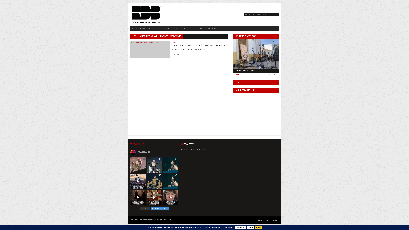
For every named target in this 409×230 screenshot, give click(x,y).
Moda (160, 29)
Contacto (259, 220)
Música (134, 29)
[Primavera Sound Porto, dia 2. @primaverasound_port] (154, 164)
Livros (176, 29)
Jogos (183, 29)
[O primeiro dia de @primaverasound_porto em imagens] (170, 181)
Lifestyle (152, 29)
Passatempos (200, 29)
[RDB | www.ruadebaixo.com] (152, 14)
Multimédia (212, 29)
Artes (168, 29)
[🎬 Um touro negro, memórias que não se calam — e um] (138, 197)
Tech (190, 29)
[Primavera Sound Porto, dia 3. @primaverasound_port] (138, 164)
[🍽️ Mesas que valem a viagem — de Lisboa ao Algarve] (154, 197)
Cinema (142, 29)
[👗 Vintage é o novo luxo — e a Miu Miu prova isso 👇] (170, 197)
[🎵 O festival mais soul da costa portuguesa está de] (138, 181)
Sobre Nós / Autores (270, 220)
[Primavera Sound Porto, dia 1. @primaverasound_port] (170, 164)
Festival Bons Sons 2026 (245, 71)
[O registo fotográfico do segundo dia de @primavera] (154, 181)
